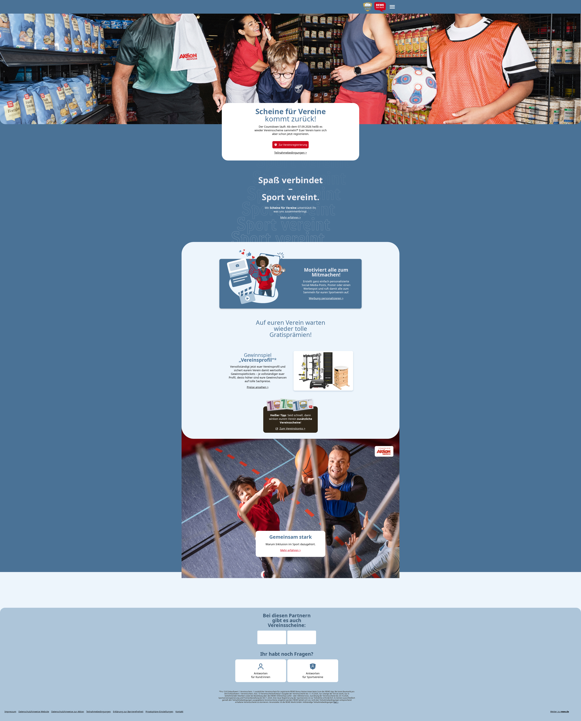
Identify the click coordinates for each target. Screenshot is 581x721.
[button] (576, 5)
